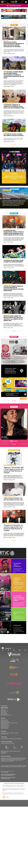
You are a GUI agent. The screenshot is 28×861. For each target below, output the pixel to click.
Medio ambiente (7, 190)
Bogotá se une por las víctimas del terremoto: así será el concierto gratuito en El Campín (14, 177)
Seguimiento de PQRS (21, 766)
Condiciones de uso (4, 752)
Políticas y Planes (4, 712)
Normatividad (3, 711)
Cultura (6, 258)
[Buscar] (26, 2)
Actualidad (14, 173)
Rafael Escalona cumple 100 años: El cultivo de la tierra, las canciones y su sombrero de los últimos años (13, 318)
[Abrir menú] (2, 2)
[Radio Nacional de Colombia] (14, 2)
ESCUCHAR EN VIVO (15, 5)
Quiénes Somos (4, 707)
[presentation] (2, 11)
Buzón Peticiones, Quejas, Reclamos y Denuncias (9, 722)
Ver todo (14, 144)
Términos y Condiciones (5, 727)
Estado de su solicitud (4, 726)
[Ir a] (13, 553)
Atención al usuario (4, 719)
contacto (8, 648)
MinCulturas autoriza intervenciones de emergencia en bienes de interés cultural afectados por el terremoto (14, 44)
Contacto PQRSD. (11, 761)
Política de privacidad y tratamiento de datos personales (10, 751)
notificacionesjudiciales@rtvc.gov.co (7, 775)
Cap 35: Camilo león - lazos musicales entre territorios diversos (14, 360)
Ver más (23, 398)
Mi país (6, 39)
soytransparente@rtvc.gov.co (5, 778)
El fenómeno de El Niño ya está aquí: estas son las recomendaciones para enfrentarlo (13, 196)
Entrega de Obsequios (4, 728)
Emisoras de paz (8, 102)
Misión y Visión (3, 709)
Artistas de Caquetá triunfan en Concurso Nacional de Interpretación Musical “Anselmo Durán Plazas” (14, 288)
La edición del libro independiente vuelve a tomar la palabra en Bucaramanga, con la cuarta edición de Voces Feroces (14, 233)
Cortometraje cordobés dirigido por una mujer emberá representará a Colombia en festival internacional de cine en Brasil (14, 75)
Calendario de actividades (5, 721)
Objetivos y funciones (4, 710)
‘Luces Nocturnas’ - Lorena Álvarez (15, 388)
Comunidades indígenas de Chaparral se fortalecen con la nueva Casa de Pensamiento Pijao (14, 106)
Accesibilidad (3, 753)
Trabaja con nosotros (4, 720)
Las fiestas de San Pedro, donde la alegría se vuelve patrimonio (13, 261)
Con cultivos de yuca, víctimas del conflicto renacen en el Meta (13, 134)
